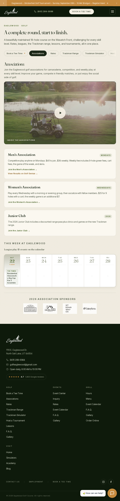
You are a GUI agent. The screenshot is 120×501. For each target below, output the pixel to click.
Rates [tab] (53, 53)
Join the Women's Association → (24, 202)
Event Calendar (60, 409)
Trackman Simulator (16, 415)
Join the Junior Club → (19, 230)
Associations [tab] (38, 53)
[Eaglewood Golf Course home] (11, 11)
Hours (89, 393)
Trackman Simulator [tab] (94, 53)
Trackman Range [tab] (70, 53)
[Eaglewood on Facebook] (111, 482)
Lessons (10, 426)
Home (9, 452)
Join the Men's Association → (22, 169)
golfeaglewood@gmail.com (23, 364)
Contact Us (13, 482)
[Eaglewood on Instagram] (103, 482)
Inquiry (56, 398)
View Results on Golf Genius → (23, 173)
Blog (8, 468)
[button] (60, 113)
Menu (89, 398)
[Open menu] (112, 11)
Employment (36, 482)
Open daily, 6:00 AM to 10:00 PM (25, 369)
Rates (9, 404)
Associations (12, 398)
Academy (11, 463)
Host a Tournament (15, 420)
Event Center (59, 393)
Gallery (9, 437)
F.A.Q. (9, 431)
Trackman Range (14, 409)
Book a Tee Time (81, 11)
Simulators (11, 457)
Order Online (92, 420)
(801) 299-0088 (17, 360)
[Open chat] (112, 493)
